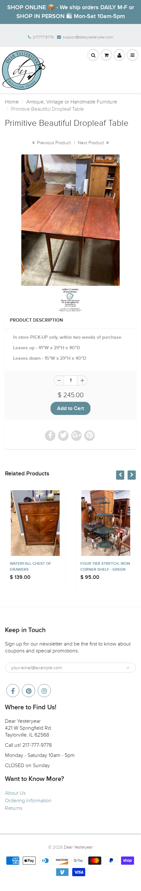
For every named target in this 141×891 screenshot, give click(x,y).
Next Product (91, 143)
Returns (13, 808)
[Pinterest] (28, 690)
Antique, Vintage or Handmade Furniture (71, 102)
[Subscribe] (128, 668)
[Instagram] (44, 690)
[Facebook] (12, 690)
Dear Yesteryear (78, 847)
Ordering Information (28, 800)
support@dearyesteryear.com (88, 37)
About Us (15, 793)
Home (12, 102)
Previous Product (53, 143)
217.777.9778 (43, 37)
